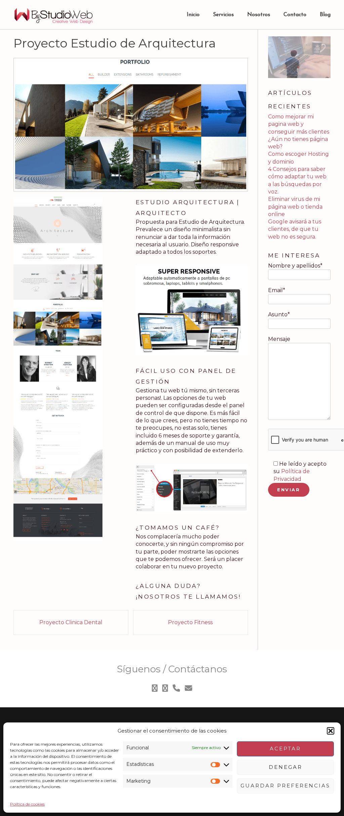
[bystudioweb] (53, 15)
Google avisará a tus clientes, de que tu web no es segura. (294, 229)
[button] (330, 731)
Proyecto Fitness (190, 622)
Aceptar (285, 748)
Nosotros (258, 14)
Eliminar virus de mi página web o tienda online (295, 206)
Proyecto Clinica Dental (70, 622)
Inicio (193, 14)
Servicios (223, 14)
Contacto (295, 14)
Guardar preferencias (285, 785)
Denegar (285, 767)
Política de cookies (27, 804)
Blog (325, 14)
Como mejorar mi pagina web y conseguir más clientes (298, 124)
